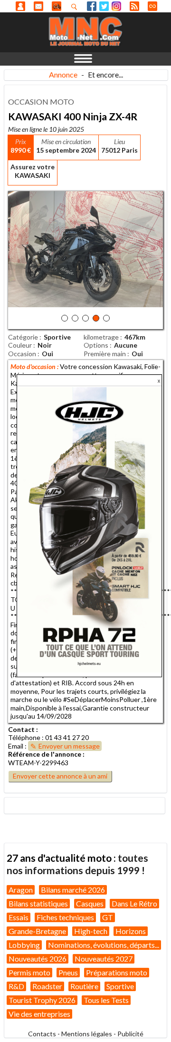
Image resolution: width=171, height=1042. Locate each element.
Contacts (42, 1034)
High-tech (90, 930)
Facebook (91, 6)
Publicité (130, 1034)
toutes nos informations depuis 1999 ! (77, 864)
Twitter (104, 6)
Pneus (68, 972)
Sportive (120, 986)
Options (96, 345)
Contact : (23, 729)
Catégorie (23, 337)
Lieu (119, 141)
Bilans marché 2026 (73, 889)
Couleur (20, 345)
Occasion (22, 354)
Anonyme (20, 6)
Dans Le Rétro (134, 903)
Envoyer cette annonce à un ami (60, 776)
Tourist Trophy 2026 (42, 999)
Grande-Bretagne (37, 930)
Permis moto (29, 972)
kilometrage (101, 337)
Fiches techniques (65, 917)
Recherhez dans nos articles (76, 6)
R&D (16, 986)
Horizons (130, 930)
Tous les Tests (106, 999)
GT (107, 917)
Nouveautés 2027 (104, 958)
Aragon (21, 889)
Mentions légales (86, 1034)
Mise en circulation (66, 141)
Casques (90, 903)
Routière (84, 986)
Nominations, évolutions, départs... (103, 944)
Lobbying (24, 944)
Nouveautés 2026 (37, 958)
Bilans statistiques (38, 903)
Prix (20, 141)
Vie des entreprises (39, 1013)
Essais (18, 917)
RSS (134, 6)
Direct (152, 6)
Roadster (47, 986)
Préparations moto (116, 972)
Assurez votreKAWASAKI (32, 171)
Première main (105, 354)
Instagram (116, 6)
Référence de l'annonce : (46, 754)
